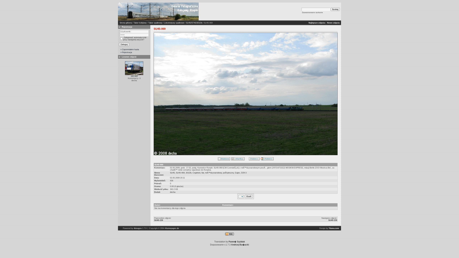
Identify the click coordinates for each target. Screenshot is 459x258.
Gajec (237, 173)
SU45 (172, 173)
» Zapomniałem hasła (129, 49)
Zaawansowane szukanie (312, 12)
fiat (203, 173)
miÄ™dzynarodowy (213, 173)
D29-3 (244, 173)
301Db (188, 173)
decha (172, 192)
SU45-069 (180, 173)
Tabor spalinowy (155, 23)
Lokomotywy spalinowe (174, 23)
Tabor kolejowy (140, 23)
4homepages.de (172, 228)
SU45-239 (158, 220)
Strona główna (126, 23)
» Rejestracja (126, 52)
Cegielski (196, 173)
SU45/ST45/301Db (194, 23)
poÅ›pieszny (228, 173)
